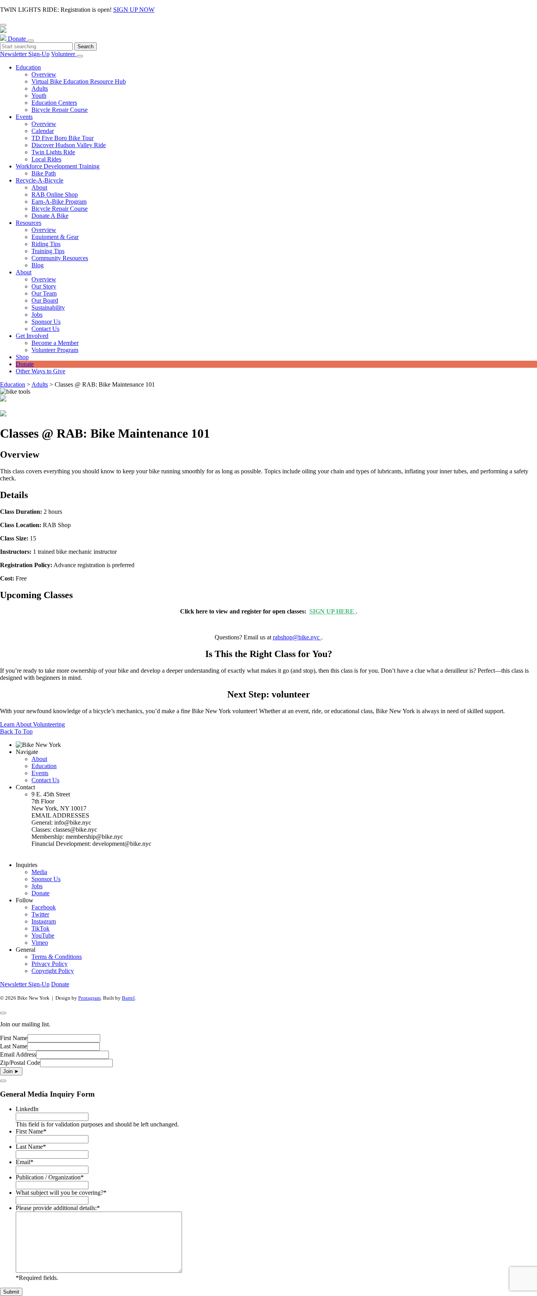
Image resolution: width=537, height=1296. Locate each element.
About (39, 759)
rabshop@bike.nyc (297, 637)
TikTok (40, 928)
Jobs (36, 886)
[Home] (268, 34)
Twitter (40, 914)
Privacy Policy (49, 963)
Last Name (13, 1046)
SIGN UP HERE (332, 611)
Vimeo (39, 942)
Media (39, 872)
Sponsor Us (46, 879)
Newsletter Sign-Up (25, 54)
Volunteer (64, 54)
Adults (39, 384)
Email (24, 1162)
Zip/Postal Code (20, 1062)
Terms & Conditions (56, 956)
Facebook (43, 907)
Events (39, 773)
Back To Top (16, 731)
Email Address (18, 1054)
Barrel (128, 998)
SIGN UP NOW (133, 9)
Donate (18, 38)
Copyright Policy (52, 970)
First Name (14, 1038)
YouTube (42, 935)
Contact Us (45, 780)
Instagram (43, 921)
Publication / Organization (50, 1177)
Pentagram (89, 998)
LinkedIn (27, 1109)
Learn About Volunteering (32, 724)
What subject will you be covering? (61, 1192)
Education (12, 384)
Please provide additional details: (58, 1208)
